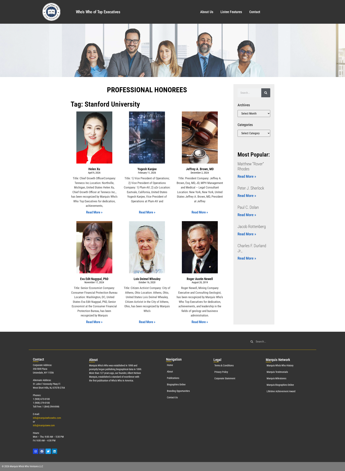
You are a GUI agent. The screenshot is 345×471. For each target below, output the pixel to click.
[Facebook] (42, 451)
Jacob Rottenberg (252, 226)
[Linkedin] (54, 451)
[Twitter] (48, 451)
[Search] (265, 92)
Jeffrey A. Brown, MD (200, 169)
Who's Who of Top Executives (98, 12)
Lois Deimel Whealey (147, 279)
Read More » (94, 212)
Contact (254, 12)
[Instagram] (35, 451)
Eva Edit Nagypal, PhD (94, 279)
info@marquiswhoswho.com (47, 417)
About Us (206, 12)
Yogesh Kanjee (147, 169)
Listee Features (231, 12)
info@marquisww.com (44, 425)
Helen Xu (94, 169)
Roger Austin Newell (200, 279)
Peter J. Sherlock (251, 188)
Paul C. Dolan (248, 207)
